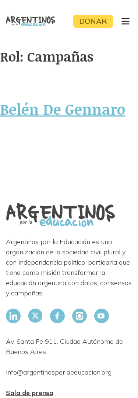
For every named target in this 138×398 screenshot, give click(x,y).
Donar (93, 21)
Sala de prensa (29, 392)
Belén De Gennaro (62, 109)
